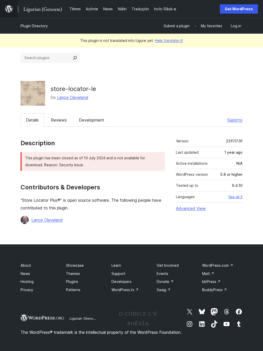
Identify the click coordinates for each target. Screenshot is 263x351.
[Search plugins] (75, 58)
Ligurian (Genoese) (85, 318)
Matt (208, 273)
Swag (164, 290)
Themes (73, 273)
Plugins (72, 281)
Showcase (75, 265)
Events (162, 273)
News (25, 273)
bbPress (211, 281)
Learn (116, 265)
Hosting (27, 281)
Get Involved (168, 265)
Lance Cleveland (72, 97)
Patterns (73, 290)
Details (32, 120)
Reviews (59, 120)
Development (91, 120)
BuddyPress (214, 290)
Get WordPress (239, 9)
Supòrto (234, 120)
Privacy (27, 290)
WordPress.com (217, 265)
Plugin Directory (34, 26)
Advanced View (191, 208)
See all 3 (235, 197)
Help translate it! (169, 40)
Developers (121, 281)
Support (118, 273)
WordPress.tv (125, 290)
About (26, 265)
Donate (165, 281)
